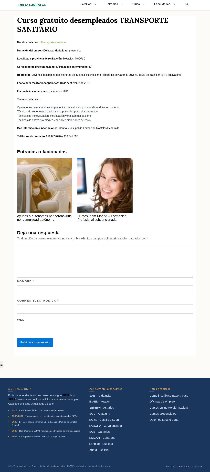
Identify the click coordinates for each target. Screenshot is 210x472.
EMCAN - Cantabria (102, 437)
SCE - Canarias (99, 431)
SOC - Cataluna (99, 413)
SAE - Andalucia (100, 395)
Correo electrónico (38, 300)
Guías (136, 4)
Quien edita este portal (164, 419)
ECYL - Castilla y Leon (104, 419)
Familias (86, 4)
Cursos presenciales (162, 413)
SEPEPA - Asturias (101, 407)
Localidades (162, 4)
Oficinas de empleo (162, 401)
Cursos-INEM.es (32, 5)
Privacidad (184, 466)
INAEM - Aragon (100, 401)
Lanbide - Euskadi (101, 443)
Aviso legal (171, 466)
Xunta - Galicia (99, 450)
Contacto (197, 466)
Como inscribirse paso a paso (168, 395)
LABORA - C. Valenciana (105, 425)
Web (21, 319)
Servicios (112, 4)
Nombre (25, 281)
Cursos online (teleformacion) (168, 407)
